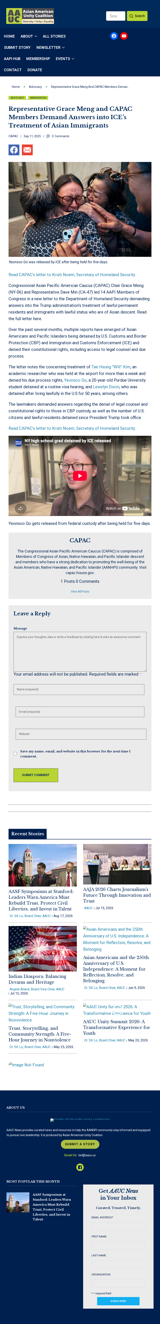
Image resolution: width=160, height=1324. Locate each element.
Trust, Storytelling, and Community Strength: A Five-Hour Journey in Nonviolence (40, 1034)
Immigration (38, 97)
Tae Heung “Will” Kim (110, 366)
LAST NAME (98, 1255)
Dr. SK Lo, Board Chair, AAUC (30, 916)
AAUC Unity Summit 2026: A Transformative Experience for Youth (116, 1027)
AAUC (88, 908)
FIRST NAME (98, 1236)
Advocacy (35, 86)
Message (20, 628)
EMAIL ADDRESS (102, 1217)
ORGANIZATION (100, 1274)
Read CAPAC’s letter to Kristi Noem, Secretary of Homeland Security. (72, 274)
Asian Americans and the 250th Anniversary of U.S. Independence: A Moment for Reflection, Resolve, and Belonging (116, 969)
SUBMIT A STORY (80, 1144)
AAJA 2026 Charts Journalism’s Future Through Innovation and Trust (117, 895)
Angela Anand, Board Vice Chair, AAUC (37, 989)
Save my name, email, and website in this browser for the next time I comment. (75, 754)
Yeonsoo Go (75, 380)
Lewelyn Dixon (106, 386)
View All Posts (80, 591)
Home (16, 86)
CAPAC (13, 136)
